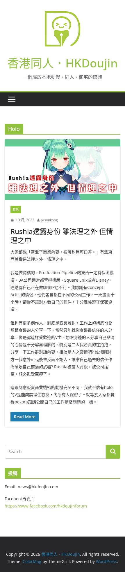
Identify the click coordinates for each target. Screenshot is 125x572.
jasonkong (49, 219)
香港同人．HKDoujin (62, 63)
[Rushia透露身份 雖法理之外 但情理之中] (62, 169)
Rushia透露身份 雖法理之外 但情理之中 (61, 235)
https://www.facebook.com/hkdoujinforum (46, 506)
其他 (16, 210)
